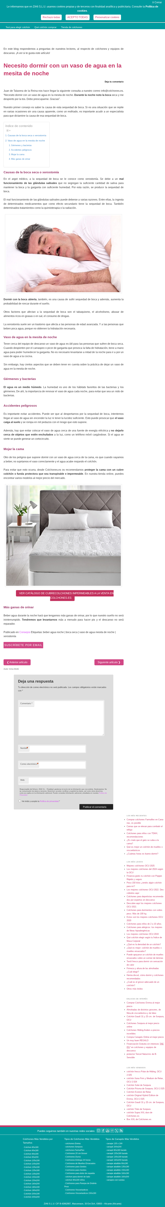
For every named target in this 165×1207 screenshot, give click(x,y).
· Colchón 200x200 (31, 1197)
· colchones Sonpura (73, 1147)
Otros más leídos (135, 989)
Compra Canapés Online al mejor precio (145, 1037)
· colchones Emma (72, 1143)
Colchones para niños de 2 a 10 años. (144, 924)
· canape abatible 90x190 (117, 1163)
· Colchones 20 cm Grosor (75, 1153)
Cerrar (157, 2)
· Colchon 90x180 (31, 1150)
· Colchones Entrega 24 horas (77, 1160)
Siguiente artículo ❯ (109, 662)
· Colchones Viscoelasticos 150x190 (80, 1193)
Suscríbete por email (23, 645)
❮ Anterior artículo (17, 662)
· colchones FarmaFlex (74, 1150)
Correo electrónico (29, 764)
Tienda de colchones (71, 27)
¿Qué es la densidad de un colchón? (144, 944)
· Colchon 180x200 (31, 1190)
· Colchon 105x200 (31, 1164)
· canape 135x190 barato (117, 1157)
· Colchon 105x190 (31, 1160)
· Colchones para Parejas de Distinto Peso (80, 1183)
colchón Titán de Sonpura (138, 1109)
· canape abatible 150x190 (117, 1170)
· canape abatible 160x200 (117, 1177)
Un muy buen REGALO (137, 1040)
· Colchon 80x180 (31, 1147)
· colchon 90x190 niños (74, 1180)
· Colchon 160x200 (31, 1184)
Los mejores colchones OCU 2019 (143, 934)
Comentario (26, 703)
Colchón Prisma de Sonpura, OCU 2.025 (145, 1088)
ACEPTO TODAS (77, 17)
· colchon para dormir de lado (77, 1177)
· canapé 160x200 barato (117, 1160)
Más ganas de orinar (20, 159)
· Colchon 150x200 (31, 1180)
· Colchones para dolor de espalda (79, 1173)
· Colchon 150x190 (31, 1177)
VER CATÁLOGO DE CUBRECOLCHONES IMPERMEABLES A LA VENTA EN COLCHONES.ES (66, 595)
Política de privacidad (49, 801)
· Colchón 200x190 (31, 1194)
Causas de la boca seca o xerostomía (27, 135)
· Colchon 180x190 (31, 1187)
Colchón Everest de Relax (139, 1092)
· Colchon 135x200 (31, 1174)
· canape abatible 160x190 (117, 1173)
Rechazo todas (51, 17)
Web (22, 780)
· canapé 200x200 (113, 1147)
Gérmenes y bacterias (21, 145)
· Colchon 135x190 (31, 1167)
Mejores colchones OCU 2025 (141, 865)
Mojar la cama (17, 154)
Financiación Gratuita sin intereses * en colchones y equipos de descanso (145, 1047)
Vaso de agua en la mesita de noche (26, 140)
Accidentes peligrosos (21, 150)
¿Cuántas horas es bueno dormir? (142, 853)
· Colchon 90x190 (31, 1154)
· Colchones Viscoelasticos (76, 1190)
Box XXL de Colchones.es (139, 1119)
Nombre (24, 748)
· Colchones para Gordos (75, 1167)
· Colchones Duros (72, 1157)
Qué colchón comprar (45, 27)
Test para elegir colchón (18, 27)
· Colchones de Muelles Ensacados (79, 1163)
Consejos (24, 632)
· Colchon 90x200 (31, 1157)
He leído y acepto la (41, 801)
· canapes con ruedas (115, 1180)
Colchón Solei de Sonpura (139, 1085)
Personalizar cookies (107, 17)
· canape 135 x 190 (114, 1143)
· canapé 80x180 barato (116, 1150)
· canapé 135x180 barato (117, 1153)
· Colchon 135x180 (31, 1170)
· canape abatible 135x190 (117, 1167)
